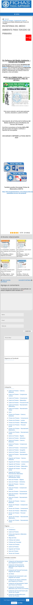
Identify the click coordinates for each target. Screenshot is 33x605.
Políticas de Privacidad (15, 542)
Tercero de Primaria (14, 553)
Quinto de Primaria (13, 546)
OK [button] (27, 600)
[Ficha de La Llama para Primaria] (21, 268)
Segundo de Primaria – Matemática (18, 466)
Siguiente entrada (25, 280)
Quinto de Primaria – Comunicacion (18, 447)
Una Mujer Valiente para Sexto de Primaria (7, 270)
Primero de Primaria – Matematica (18, 422)
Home (6, 19)
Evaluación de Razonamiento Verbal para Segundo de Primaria (18, 562)
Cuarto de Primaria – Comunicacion (18, 398)
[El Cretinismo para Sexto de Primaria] (21, 248)
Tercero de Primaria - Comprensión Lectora (14, 20)
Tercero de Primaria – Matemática (18, 510)
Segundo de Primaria (14, 549)
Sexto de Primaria (13, 551)
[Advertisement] (18, 10)
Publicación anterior (5, 281)
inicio (10, 412)
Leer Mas (19, 603)
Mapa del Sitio (12, 538)
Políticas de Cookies (14, 540)
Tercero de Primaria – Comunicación (18, 508)
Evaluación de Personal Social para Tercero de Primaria (18, 591)
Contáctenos (12, 529)
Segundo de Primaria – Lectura (17, 464)
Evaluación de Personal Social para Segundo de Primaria (18, 570)
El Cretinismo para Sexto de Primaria (24, 250)
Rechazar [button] (14, 602)
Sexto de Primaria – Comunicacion (18, 491)
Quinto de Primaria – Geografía (17, 450)
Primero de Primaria (14, 544)
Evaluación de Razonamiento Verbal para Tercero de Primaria (18, 584)
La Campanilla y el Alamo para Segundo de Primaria (8, 250)
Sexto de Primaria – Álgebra (16, 479)
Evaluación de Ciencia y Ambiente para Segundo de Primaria (18, 580)
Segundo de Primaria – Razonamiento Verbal (15, 476)
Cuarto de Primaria (13, 532)
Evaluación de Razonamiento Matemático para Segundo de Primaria (16, 566)
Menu (17, 14)
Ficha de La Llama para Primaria (23, 270)
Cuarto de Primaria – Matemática (17, 400)
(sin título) (11, 574)
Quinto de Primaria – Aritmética (17, 438)
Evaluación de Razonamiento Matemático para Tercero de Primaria (18, 587)
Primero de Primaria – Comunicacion (18, 418)
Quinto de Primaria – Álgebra (16, 436)
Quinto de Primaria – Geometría (17, 452)
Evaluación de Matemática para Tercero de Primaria (17, 595)
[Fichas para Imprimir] (16, 7)
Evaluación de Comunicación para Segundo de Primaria (18, 576)
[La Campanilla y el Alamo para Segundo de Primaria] (5, 248)
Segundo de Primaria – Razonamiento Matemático (16, 473)
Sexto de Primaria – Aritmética (17, 482)
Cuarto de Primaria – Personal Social (18, 402)
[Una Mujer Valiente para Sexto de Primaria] (5, 268)
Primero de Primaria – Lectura (17, 420)
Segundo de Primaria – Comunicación (19, 462)
